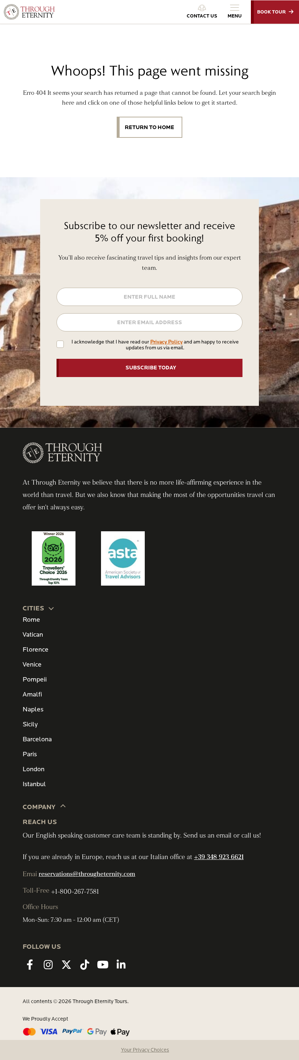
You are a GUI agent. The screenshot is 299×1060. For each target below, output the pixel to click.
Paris (30, 754)
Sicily (30, 724)
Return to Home (149, 127)
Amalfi (32, 694)
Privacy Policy (166, 342)
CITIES (33, 608)
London (33, 769)
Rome (31, 620)
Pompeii (35, 679)
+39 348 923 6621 (219, 857)
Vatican (33, 634)
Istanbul (34, 784)
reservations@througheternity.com (87, 874)
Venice (32, 664)
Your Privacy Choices (145, 1050)
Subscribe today (150, 367)
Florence (35, 649)
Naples (33, 709)
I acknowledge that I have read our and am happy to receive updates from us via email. (155, 345)
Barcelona (37, 739)
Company (39, 807)
